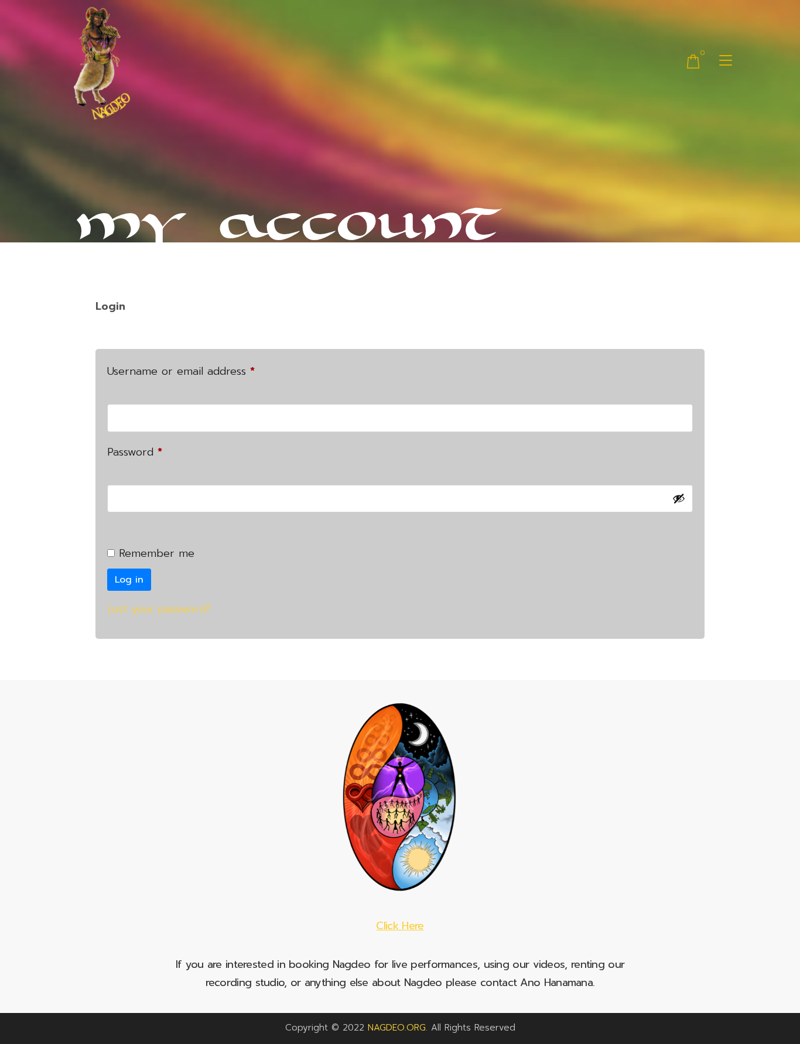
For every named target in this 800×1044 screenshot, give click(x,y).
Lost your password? (159, 609)
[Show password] (678, 498)
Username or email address (202, 370)
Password (156, 450)
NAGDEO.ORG (397, 1027)
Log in (129, 580)
